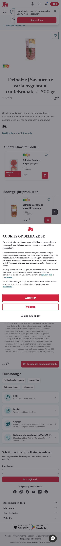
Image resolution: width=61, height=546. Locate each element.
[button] (53, 538)
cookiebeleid (7, 277)
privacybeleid (47, 275)
